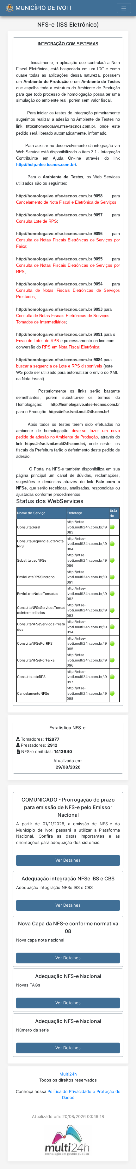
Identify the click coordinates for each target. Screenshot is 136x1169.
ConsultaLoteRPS (31, 676)
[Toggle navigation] (124, 8)
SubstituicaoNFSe (31, 560)
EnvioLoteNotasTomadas (37, 593)
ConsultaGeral (28, 527)
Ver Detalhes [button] (68, 860)
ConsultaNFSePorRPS (35, 643)
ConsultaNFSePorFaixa (35, 660)
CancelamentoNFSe (33, 693)
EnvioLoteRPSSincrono (36, 577)
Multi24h (68, 1073)
